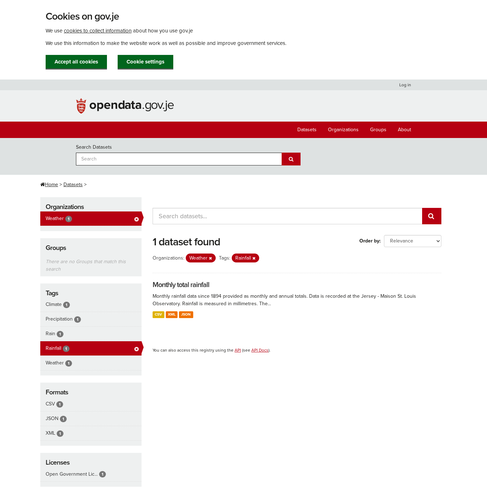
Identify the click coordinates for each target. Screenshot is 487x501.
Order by (369, 241)
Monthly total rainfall (181, 285)
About (404, 130)
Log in (405, 84)
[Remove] (210, 258)
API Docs (259, 350)
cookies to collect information (98, 30)
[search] (431, 216)
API (238, 350)
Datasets (307, 130)
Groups (378, 130)
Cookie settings (145, 61)
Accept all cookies (76, 61)
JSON (186, 314)
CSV (158, 314)
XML (171, 314)
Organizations (343, 130)
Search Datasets (94, 147)
